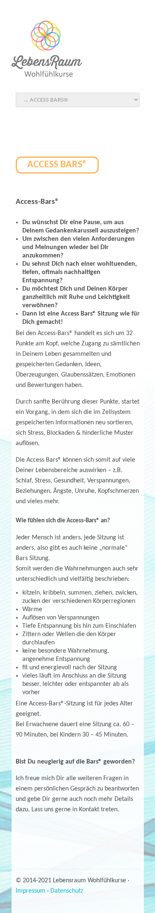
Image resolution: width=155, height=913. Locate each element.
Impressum (30, 891)
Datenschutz (66, 891)
